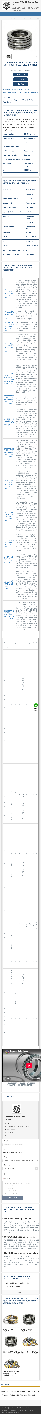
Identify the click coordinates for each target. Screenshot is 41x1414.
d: (3, 170)
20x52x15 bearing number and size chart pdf (21, 1253)
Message (6, 1179)
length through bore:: (11, 147)
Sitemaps (27, 1408)
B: (3, 241)
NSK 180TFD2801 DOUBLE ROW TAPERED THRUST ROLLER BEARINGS (9, 616)
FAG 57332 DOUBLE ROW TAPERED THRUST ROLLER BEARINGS (9, 561)
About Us (5, 1408)
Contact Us (12, 1408)
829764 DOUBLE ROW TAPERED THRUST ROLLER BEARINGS (9, 348)
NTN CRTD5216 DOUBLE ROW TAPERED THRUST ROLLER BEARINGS (9, 401)
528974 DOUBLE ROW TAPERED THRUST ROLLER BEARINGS (9, 315)
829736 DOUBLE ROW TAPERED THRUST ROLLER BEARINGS (9, 294)
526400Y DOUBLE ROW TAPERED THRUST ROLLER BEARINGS (9, 585)
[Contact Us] (36, 707)
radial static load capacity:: (13, 159)
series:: (5, 246)
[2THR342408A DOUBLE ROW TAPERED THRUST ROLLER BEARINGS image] (20, 39)
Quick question (9, 1165)
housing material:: (10, 155)
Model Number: (8, 134)
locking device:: (9, 151)
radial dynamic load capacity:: (13, 250)
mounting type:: (9, 138)
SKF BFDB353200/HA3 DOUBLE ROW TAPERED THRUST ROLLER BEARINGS (9, 378)
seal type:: (7, 164)
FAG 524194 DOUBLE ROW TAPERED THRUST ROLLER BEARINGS (9, 423)
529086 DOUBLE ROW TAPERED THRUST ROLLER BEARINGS (9, 485)
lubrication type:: (8, 227)
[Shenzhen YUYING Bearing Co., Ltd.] (6, 5)
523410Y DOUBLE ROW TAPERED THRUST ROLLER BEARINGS (9, 326)
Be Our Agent (21, 84)
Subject (6, 1157)
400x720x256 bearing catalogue (19, 1237)
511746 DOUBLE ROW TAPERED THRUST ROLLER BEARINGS (9, 516)
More (19, 1292)
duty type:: (6, 237)
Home (3, 18)
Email (5, 1141)
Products (9, 18)
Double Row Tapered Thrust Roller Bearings (25, 18)
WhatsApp (20, 79)
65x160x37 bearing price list (17, 1219)
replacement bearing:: (10, 255)
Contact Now (20, 75)
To (5, 1149)
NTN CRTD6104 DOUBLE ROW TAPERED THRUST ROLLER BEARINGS (9, 454)
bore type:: (6, 233)
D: (3, 143)
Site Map (20, 1408)
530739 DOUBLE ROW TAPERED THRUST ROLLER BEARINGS (9, 542)
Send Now (13, 1197)
